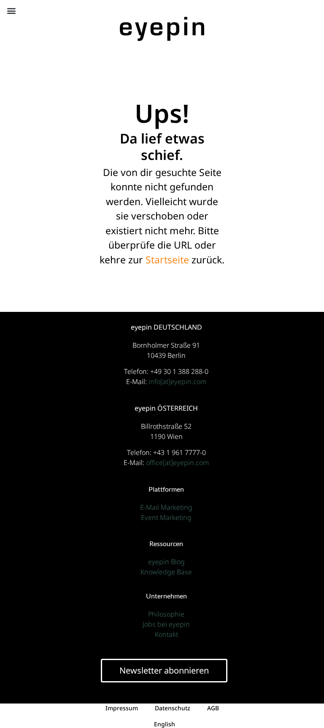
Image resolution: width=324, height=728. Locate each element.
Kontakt (166, 634)
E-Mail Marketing (166, 507)
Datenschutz (172, 708)
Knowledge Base (166, 571)
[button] (11, 10)
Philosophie (166, 614)
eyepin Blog (166, 561)
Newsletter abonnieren (164, 670)
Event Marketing (166, 517)
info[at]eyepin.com (177, 381)
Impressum (121, 708)
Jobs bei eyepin (166, 624)
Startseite (167, 259)
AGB (213, 708)
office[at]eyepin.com (177, 462)
